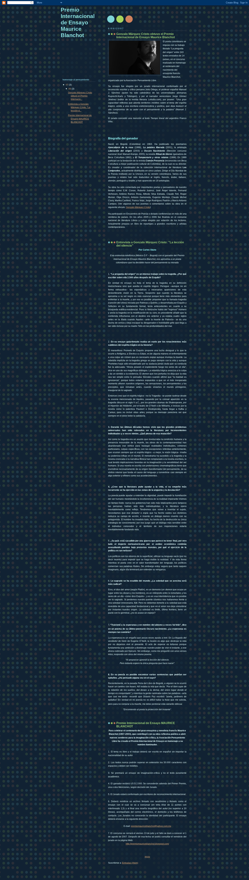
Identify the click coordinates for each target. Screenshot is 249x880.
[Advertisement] (74, 62)
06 (70, 89)
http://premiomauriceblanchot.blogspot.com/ (147, 844)
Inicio (147, 856)
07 (67, 85)
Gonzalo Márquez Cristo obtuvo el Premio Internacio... (80, 95)
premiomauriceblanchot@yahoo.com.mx (151, 826)
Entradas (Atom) (130, 863)
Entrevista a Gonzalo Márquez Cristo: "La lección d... (79, 107)
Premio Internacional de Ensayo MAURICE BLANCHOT (80, 118)
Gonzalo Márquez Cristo (138, 207)
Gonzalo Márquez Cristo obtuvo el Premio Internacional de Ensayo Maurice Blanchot (145, 35)
